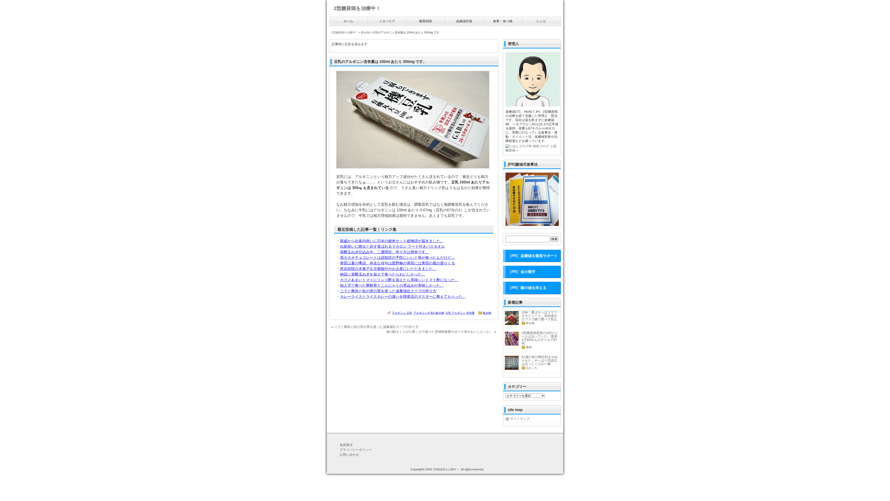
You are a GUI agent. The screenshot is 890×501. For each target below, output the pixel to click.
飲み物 (487, 313)
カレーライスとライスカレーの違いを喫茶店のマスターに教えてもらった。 (403, 297)
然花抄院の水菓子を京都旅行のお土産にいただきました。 (388, 269)
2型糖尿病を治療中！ (446, 469)
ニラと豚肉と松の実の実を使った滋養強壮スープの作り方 (388, 291)
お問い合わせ (349, 454)
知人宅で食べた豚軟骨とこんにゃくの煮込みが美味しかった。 (392, 285)
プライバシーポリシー (356, 450)
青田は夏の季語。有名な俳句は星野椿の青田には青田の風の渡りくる (397, 263)
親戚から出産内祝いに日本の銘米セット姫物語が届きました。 (392, 241)
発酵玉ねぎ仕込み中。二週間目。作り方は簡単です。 (384, 252)
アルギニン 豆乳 (402, 313)
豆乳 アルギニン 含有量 (460, 313)
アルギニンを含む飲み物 (428, 313)
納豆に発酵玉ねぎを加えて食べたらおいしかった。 (382, 274)
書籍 (529, 347)
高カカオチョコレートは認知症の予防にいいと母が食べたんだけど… (397, 258)
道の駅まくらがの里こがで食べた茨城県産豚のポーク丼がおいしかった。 (439, 332)
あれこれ (531, 367)
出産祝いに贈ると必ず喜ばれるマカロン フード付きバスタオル (392, 246)
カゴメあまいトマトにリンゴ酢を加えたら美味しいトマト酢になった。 (399, 280)
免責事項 (346, 445)
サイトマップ (520, 419)
